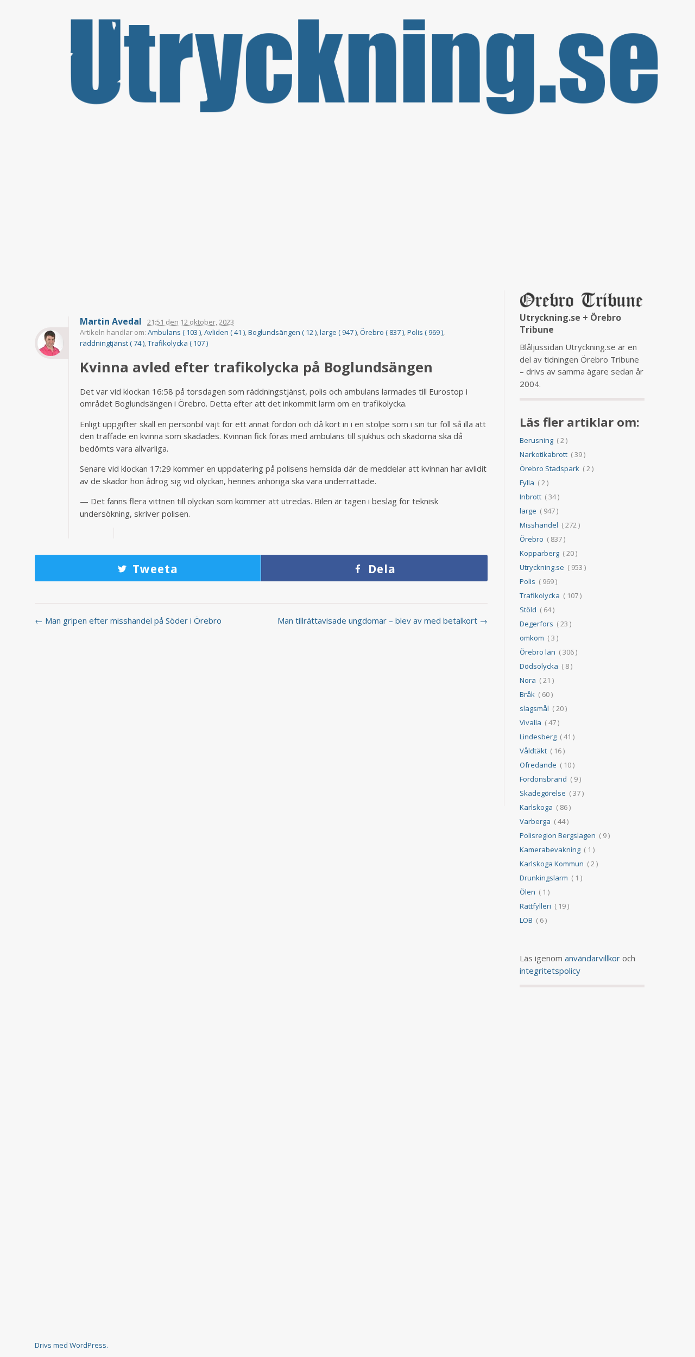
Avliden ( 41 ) (224, 332)
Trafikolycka (540, 595)
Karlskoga (536, 807)
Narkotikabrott (543, 454)
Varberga (535, 821)
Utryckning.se (542, 567)
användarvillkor (592, 958)
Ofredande (538, 765)
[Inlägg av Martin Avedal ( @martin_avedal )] (51, 343)
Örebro (532, 539)
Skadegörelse (543, 793)
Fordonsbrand (543, 779)
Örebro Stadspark (549, 468)
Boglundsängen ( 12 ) (282, 332)
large (528, 511)
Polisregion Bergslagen (558, 835)
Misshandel (539, 525)
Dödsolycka (539, 666)
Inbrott (530, 497)
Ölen (527, 892)
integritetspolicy (550, 970)
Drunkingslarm (544, 878)
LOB (526, 920)
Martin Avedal (111, 321)
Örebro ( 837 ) (382, 332)
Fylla (527, 482)
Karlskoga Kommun (552, 863)
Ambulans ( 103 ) (174, 332)
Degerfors (536, 624)
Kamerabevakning (550, 849)
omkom (532, 638)
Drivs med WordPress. (71, 1345)
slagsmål (534, 708)
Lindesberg (538, 736)
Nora (528, 680)
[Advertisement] (347, 204)
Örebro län (537, 652)
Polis (527, 581)
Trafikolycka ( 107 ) (178, 343)
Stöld (528, 609)
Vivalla (530, 722)
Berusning (536, 440)
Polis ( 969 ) (425, 332)
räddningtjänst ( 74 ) (112, 343)
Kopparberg (539, 553)
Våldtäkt (533, 751)
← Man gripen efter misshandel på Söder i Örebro (128, 620)
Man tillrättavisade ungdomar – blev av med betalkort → (382, 620)
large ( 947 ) (338, 332)
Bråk (527, 694)
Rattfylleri (535, 906)
